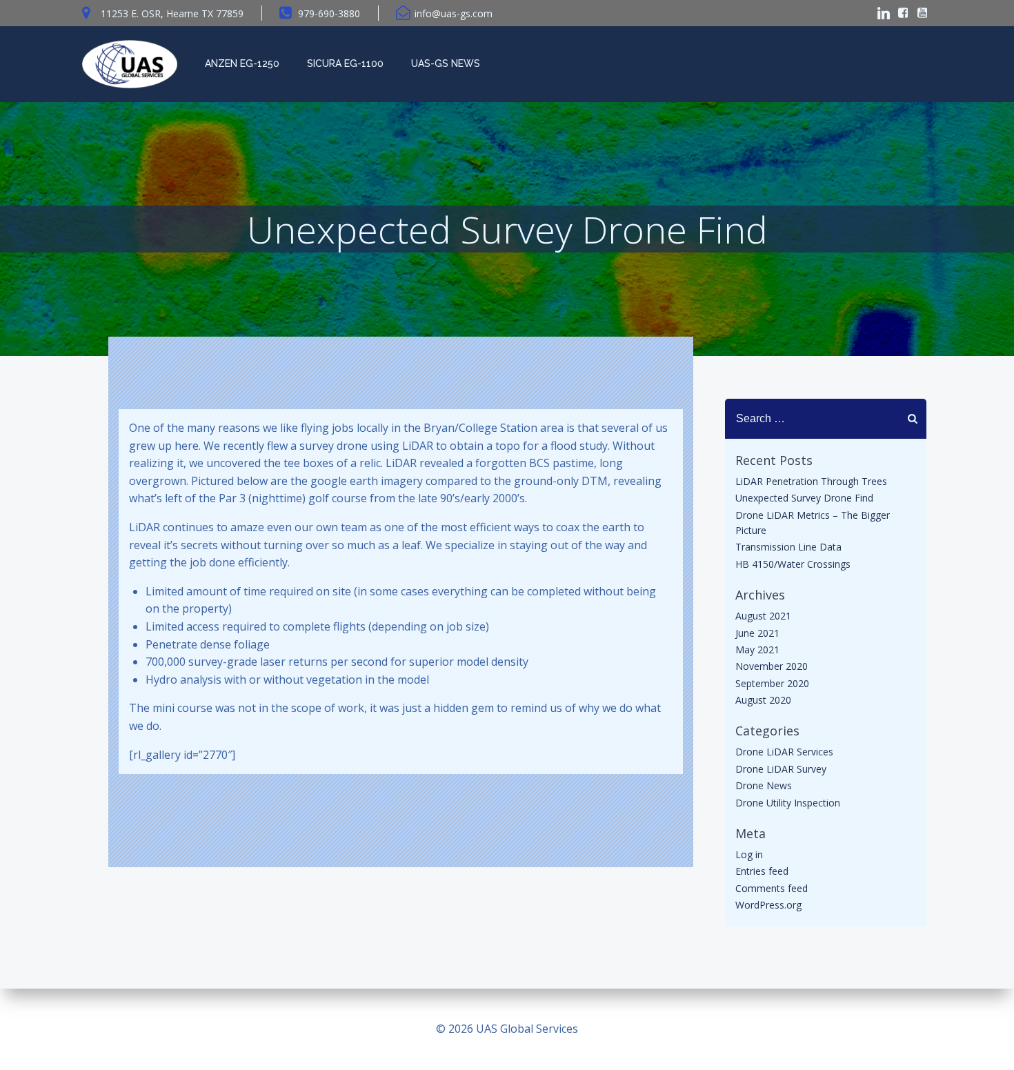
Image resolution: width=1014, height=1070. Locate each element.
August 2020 (763, 699)
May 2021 (757, 649)
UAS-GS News (445, 63)
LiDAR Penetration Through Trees (811, 481)
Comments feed (771, 888)
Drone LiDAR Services (784, 751)
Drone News (763, 785)
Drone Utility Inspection (787, 802)
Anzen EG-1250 (242, 63)
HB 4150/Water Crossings (793, 564)
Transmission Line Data (788, 546)
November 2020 (771, 666)
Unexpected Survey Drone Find (804, 497)
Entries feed (761, 871)
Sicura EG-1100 (345, 63)
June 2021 (757, 633)
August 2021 (763, 615)
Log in (749, 854)
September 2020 (772, 683)
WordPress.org (768, 904)
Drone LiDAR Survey (780, 768)
